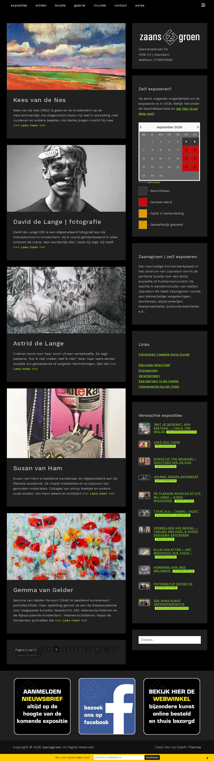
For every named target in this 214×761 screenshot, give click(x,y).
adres (139, 5)
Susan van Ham (37, 468)
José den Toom (167, 444)
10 (97, 649)
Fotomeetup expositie (173, 585)
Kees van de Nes (39, 99)
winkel (41, 5)
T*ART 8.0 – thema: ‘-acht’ (176, 513)
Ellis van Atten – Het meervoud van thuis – (173, 553)
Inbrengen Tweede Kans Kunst (164, 354)
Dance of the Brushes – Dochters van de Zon (175, 462)
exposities (19, 5)
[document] (170, 175)
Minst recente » (28, 655)
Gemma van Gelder (43, 589)
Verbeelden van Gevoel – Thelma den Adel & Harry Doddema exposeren (176, 533)
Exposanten (148, 370)
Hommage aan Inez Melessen (174, 569)
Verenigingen (149, 376)
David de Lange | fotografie (57, 221)
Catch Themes (189, 747)
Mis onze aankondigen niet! (72, 757)
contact (121, 5)
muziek (100, 5)
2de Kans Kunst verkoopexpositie (171, 604)
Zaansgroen (51, 747)
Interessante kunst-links (159, 386)
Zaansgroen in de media (158, 381)
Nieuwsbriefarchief (154, 365)
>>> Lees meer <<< (29, 125)
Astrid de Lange (38, 343)
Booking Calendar (153, 182)
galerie (79, 5)
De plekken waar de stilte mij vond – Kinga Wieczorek (177, 497)
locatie (60, 5)
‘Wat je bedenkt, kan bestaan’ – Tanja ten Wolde (175, 428)
